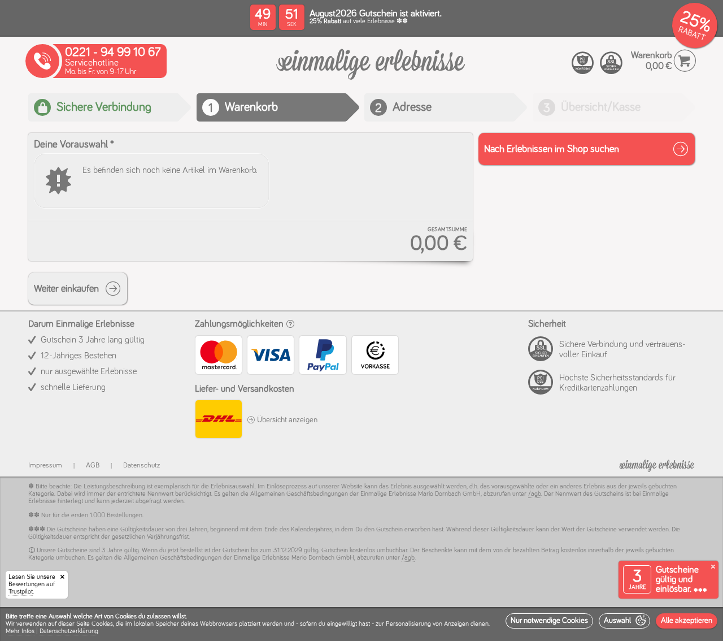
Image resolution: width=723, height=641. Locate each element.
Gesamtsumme (447, 229)
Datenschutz (141, 465)
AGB (92, 465)
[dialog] (361, 624)
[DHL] (218, 420)
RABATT (691, 33)
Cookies (102, 624)
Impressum (45, 465)
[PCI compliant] (583, 63)
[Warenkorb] (370, 70)
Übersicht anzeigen (286, 420)
